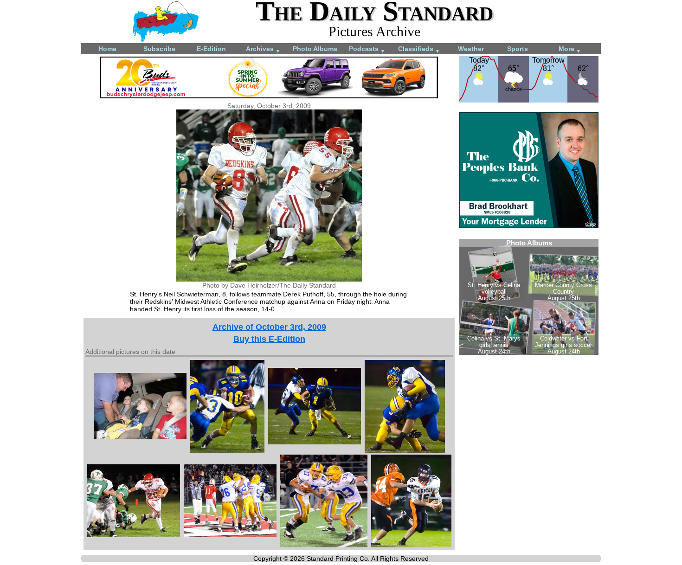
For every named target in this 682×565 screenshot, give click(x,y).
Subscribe (159, 48)
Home (107, 48)
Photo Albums (315, 48)
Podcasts (367, 49)
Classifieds (419, 49)
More (570, 49)
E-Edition (211, 48)
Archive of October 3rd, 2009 (269, 327)
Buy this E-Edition (269, 339)
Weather (471, 48)
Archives (263, 49)
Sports (517, 48)
